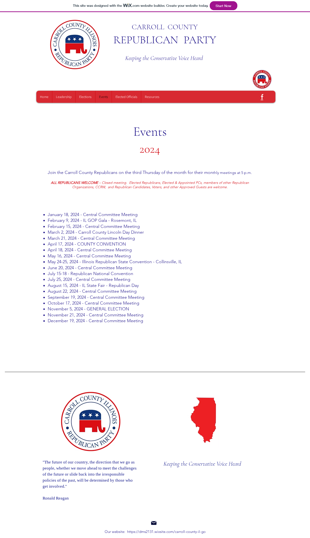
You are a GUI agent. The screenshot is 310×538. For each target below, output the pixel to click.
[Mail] (153, 523)
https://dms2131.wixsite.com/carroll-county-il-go (166, 531)
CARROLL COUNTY (165, 26)
